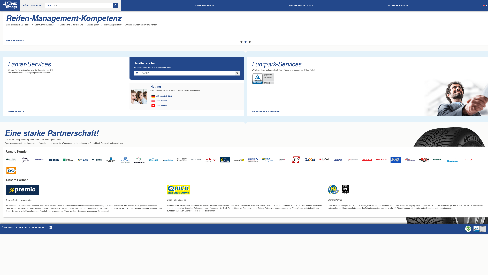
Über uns (7, 227)
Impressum (38, 227)
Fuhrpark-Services (300, 5)
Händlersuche (32, 5)
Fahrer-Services (204, 5)
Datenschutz (22, 227)
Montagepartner (398, 5)
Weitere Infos (16, 111)
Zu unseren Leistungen (266, 111)
